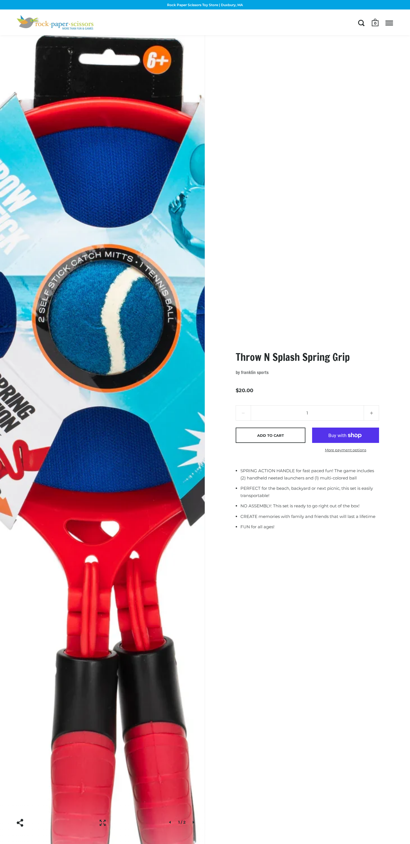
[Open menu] (389, 23)
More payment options (345, 450)
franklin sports (255, 372)
